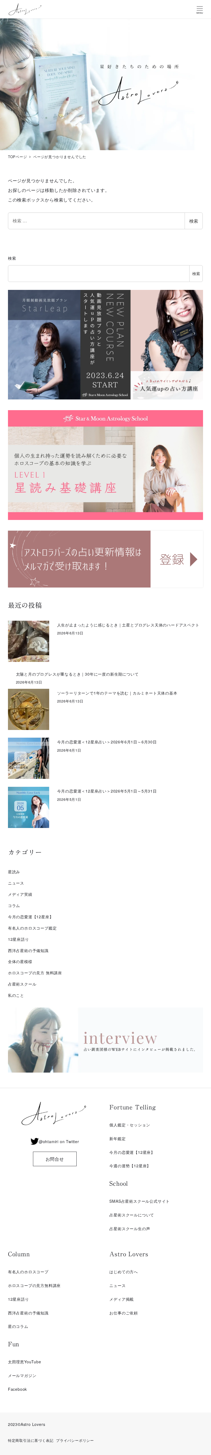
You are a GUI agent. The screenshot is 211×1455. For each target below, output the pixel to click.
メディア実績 (20, 894)
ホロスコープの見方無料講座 (34, 1285)
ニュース (16, 883)
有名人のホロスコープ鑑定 (32, 928)
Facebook (17, 1389)
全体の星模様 (20, 961)
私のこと (16, 995)
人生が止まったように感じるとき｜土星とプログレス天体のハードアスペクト (128, 625)
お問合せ (55, 1159)
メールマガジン (22, 1375)
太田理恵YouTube (24, 1361)
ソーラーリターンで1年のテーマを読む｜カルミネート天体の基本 (117, 693)
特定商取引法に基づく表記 (31, 1440)
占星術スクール (22, 984)
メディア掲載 (121, 1299)
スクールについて (138, 1215)
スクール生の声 (136, 1228)
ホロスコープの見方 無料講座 (35, 972)
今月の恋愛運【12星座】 (31, 916)
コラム (14, 905)
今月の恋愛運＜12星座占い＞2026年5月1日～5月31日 (107, 791)
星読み (14, 871)
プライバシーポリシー (75, 1440)
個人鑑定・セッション (129, 1124)
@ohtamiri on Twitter (59, 1141)
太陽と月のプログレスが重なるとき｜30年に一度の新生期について (77, 674)
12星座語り (18, 939)
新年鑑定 (117, 1138)
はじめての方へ (123, 1271)
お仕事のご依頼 (123, 1313)
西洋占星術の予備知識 (28, 950)
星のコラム (18, 1326)
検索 (193, 221)
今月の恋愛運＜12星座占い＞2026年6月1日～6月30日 (107, 742)
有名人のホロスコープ (28, 1271)
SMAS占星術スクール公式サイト (139, 1201)
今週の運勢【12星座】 (130, 1165)
